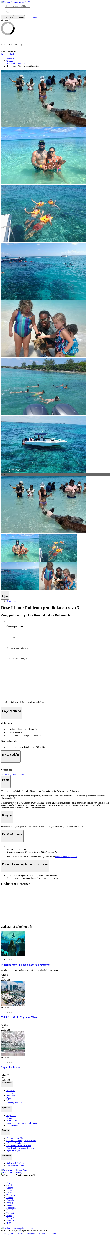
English (9, 1183)
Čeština (9, 1188)
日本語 (9, 1210)
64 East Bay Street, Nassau (12, 774)
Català (9, 1185)
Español (9, 1197)
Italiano (9, 1205)
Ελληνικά (10, 1195)
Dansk (9, 1190)
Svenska (10, 1220)
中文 (8, 1223)
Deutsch (10, 1193)
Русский (10, 1218)
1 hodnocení (12, 601)
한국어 (9, 1202)
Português (10, 1213)
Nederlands (11, 1208)
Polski (9, 1215)
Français (10, 1200)
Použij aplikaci (7, 54)
